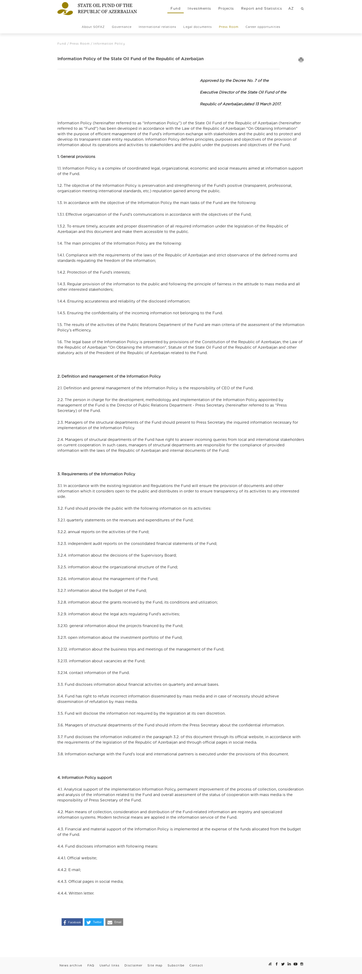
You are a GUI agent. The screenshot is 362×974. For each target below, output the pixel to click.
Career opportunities (263, 27)
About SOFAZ (93, 27)
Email (117, 922)
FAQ (90, 965)
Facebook (74, 922)
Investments (199, 8)
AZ (291, 8)
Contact (196, 965)
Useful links (110, 965)
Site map (154, 965)
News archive (70, 965)
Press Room (228, 27)
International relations (157, 27)
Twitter (97, 922)
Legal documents (197, 27)
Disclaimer (133, 965)
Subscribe (176, 965)
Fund (176, 8)
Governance (122, 27)
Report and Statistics (261, 8)
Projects (226, 8)
